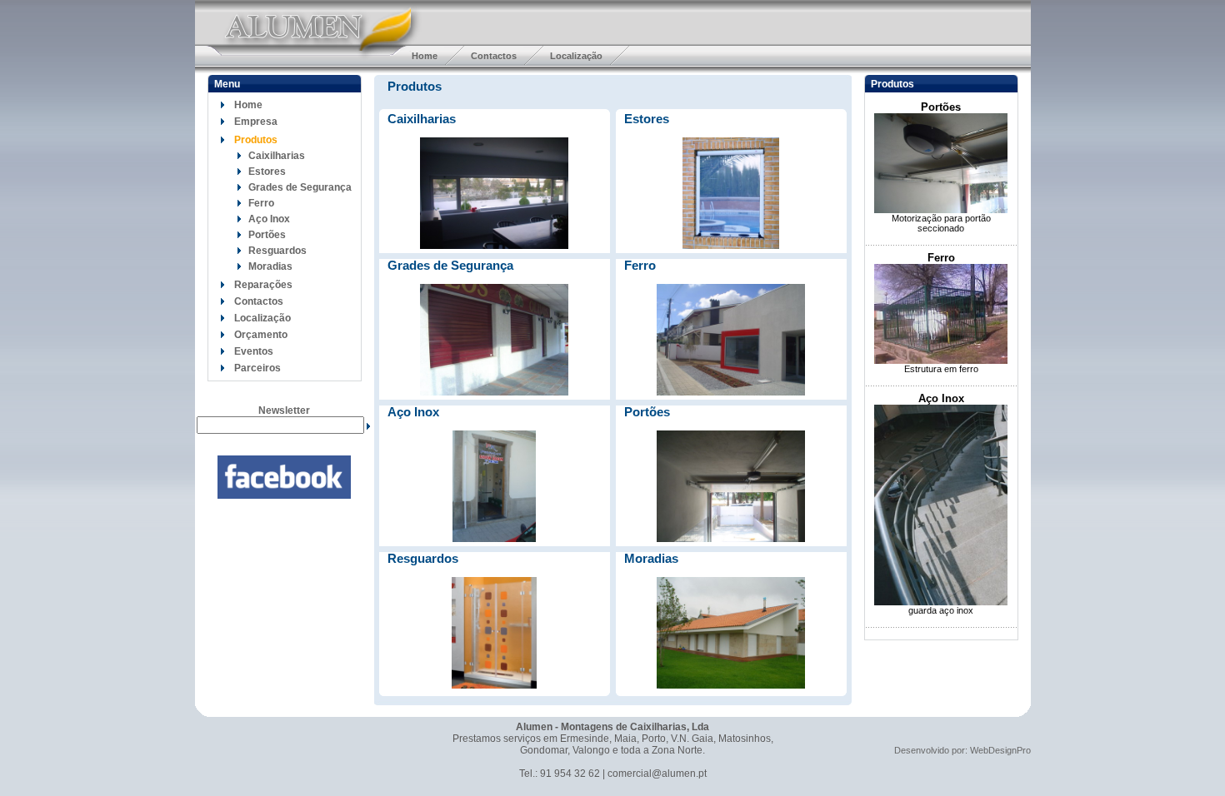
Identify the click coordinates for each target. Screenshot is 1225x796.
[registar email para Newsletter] (368, 425)
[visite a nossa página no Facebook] (284, 495)
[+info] (494, 245)
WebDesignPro (1000, 750)
